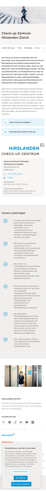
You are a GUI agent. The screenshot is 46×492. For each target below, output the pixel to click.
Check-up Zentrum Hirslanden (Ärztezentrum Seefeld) (16, 163)
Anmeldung (28, 48)
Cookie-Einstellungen (20, 471)
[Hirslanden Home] (23, 435)
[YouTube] (27, 422)
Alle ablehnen (21, 478)
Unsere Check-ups (8, 48)
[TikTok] (15, 422)
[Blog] (33, 422)
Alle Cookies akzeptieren (21, 484)
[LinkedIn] (21, 422)
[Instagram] (9, 422)
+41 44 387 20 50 (15, 174)
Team (19, 48)
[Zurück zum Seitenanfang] (24, 430)
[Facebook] (4, 422)
